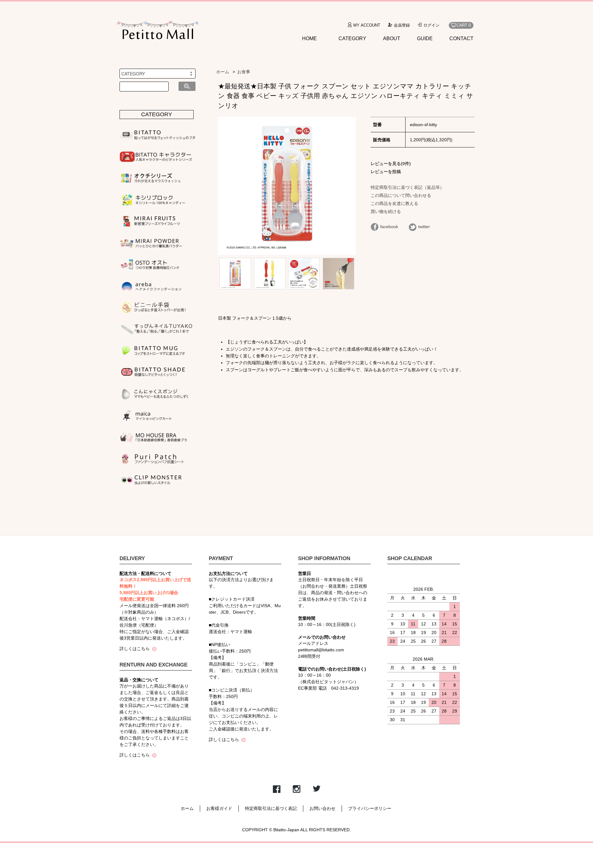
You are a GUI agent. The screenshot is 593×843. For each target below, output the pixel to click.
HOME (309, 38)
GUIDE (425, 38)
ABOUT (391, 38)
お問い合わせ (322, 808)
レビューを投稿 (386, 171)
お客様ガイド (219, 808)
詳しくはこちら (135, 648)
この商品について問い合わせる (401, 195)
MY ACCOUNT (366, 25)
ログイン (431, 25)
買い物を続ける (386, 211)
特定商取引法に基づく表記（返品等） (407, 187)
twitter (424, 226)
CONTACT (461, 38)
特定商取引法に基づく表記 (271, 808)
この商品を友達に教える (394, 203)
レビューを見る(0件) (391, 163)
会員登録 (402, 25)
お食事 (243, 71)
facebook (389, 226)
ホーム (222, 71)
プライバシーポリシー (369, 808)
